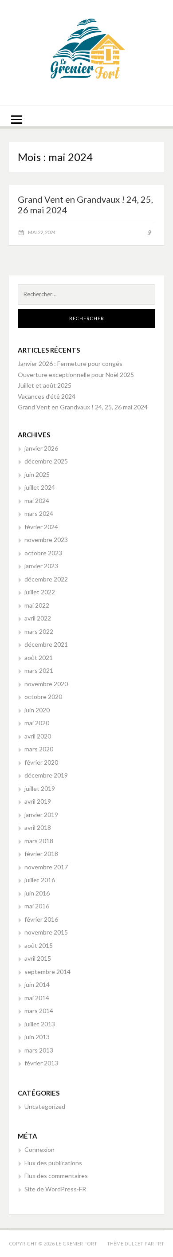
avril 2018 (37, 827)
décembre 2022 (46, 579)
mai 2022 (36, 605)
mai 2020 (36, 723)
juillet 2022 (39, 592)
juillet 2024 (39, 487)
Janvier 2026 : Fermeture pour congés (70, 363)
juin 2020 (37, 710)
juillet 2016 (39, 880)
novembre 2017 (46, 867)
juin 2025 (37, 474)
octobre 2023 (43, 553)
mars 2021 (38, 670)
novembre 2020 (46, 683)
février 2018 (41, 853)
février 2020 (41, 762)
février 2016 (41, 919)
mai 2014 (36, 998)
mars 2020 (38, 749)
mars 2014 (38, 1010)
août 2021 (38, 657)
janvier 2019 (41, 814)
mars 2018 (38, 841)
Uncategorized (44, 1106)
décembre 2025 (46, 461)
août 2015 (38, 945)
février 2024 (41, 526)
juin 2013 (37, 1037)
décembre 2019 (46, 775)
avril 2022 (37, 618)
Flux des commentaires (56, 1175)
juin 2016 (37, 893)
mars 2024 (38, 513)
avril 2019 (37, 801)
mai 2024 (36, 500)
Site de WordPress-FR (55, 1189)
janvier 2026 (41, 448)
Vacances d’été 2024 (46, 396)
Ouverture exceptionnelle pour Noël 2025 (76, 374)
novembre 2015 (46, 932)
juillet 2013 (39, 1024)
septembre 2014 (47, 971)
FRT (159, 1243)
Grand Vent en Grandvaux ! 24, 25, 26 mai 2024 (83, 407)
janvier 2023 (41, 566)
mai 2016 (36, 906)
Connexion (39, 1149)
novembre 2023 (46, 539)
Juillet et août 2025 (44, 385)
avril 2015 (37, 958)
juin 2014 (37, 984)
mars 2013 (38, 1050)
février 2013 (41, 1063)
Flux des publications (53, 1163)
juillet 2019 (39, 788)
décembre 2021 (46, 644)
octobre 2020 (43, 696)
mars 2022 (38, 631)
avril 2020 (37, 736)
